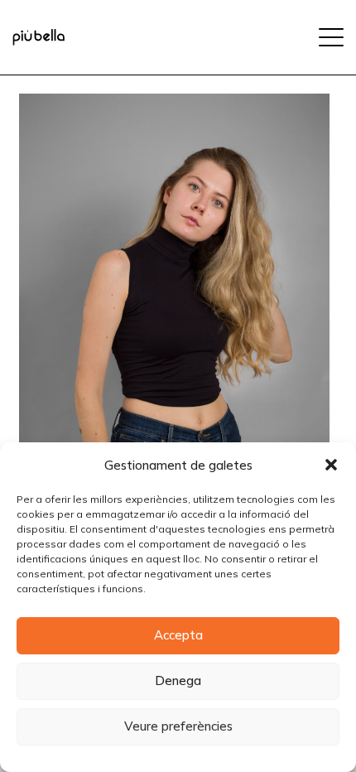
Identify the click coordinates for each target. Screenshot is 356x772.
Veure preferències (178, 726)
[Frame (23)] (38, 37)
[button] (331, 464)
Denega (178, 680)
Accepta (178, 635)
